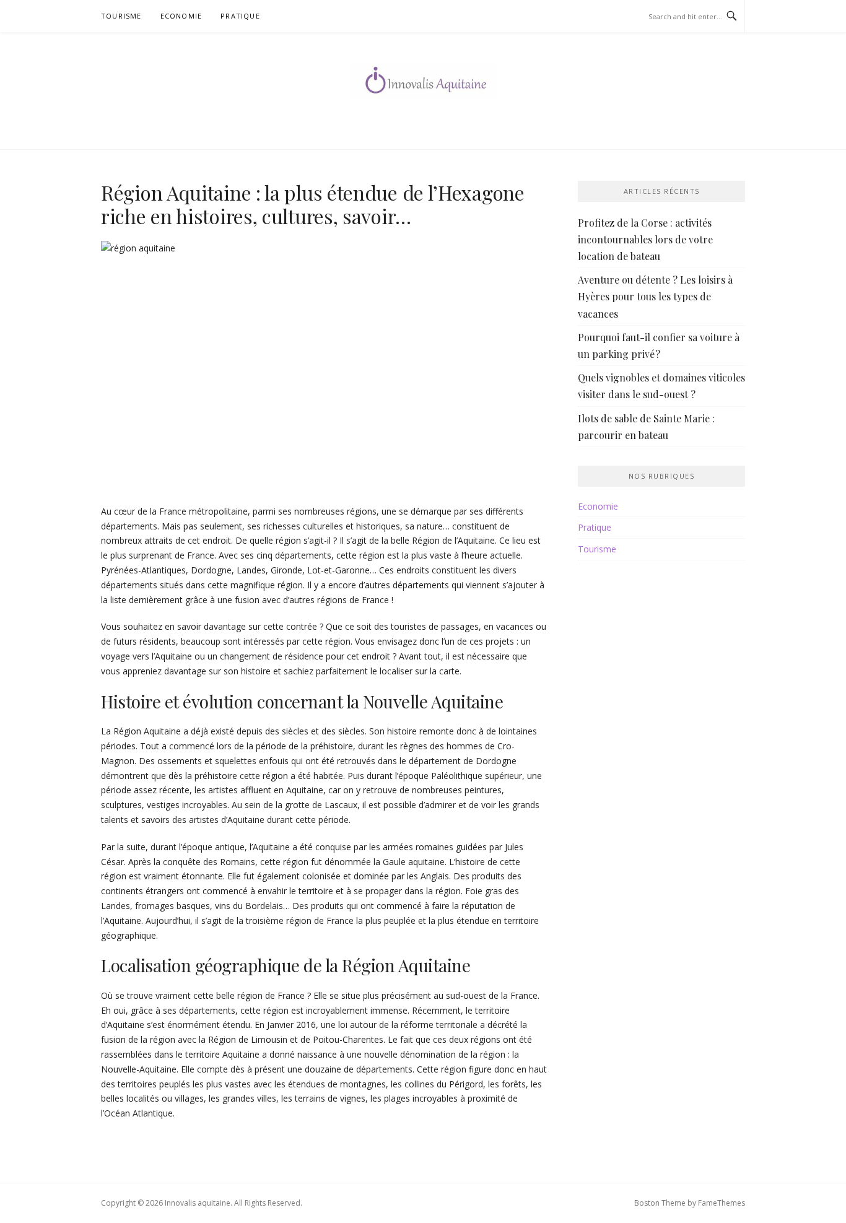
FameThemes (721, 1203)
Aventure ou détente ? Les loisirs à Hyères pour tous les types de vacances (655, 296)
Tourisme (121, 15)
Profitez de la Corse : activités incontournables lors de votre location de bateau (645, 239)
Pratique (240, 15)
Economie (181, 15)
